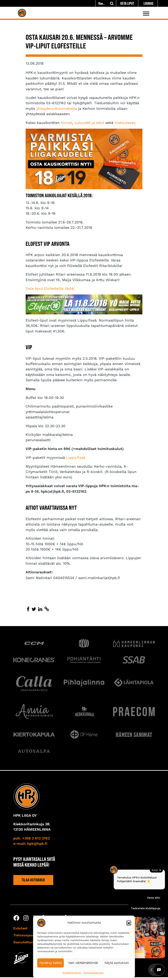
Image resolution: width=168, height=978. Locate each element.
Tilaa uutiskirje (33, 880)
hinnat (66, 123)
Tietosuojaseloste (93, 972)
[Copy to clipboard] (46, 609)
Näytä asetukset (116, 963)
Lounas (148, 3)
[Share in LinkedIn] (40, 609)
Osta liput (127, 3)
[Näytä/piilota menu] (146, 13)
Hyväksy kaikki (51, 963)
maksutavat (125, 123)
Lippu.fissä (75, 458)
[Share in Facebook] (28, 609)
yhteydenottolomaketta (56, 109)
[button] (129, 923)
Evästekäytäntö (71, 972)
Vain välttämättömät (83, 963)
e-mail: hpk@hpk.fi (30, 844)
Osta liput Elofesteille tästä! (50, 288)
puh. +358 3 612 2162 (31, 838)
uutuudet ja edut (89, 123)
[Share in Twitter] (34, 609)
